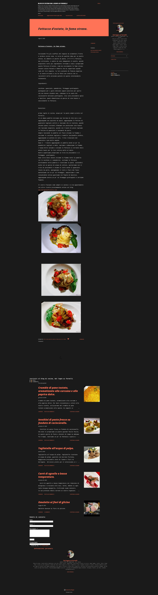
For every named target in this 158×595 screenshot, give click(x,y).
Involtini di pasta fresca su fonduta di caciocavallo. (54, 421)
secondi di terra (69, 15)
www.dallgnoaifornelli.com (47, 190)
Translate (45, 545)
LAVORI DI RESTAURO (81, 15)
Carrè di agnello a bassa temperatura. (52, 475)
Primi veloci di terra (95, 52)
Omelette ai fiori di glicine (54, 502)
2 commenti (47, 512)
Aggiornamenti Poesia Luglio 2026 (54, 15)
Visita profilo (70, 571)
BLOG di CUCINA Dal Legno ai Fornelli (52, 3)
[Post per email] (68, 339)
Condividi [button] (93, 43)
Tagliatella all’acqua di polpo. (56, 448)
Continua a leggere (74, 411)
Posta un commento (49, 411)
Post (34, 380)
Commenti (35, 381)
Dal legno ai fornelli (70, 560)
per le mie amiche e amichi (96, 50)
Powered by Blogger (69, 589)
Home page (40, 15)
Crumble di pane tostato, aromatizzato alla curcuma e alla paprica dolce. (58, 391)
